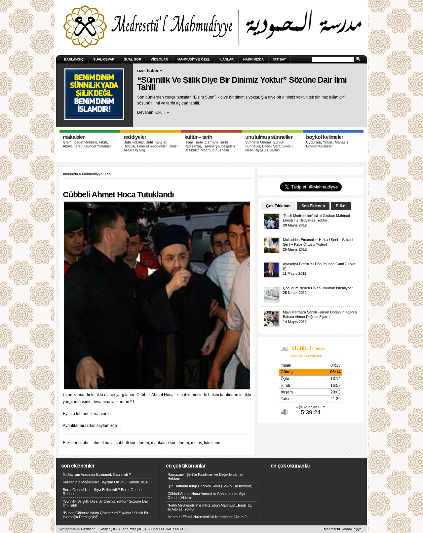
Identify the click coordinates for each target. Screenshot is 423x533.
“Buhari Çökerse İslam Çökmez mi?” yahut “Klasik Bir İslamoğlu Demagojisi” (105, 515)
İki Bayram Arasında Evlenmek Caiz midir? (97, 474)
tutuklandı (212, 442)
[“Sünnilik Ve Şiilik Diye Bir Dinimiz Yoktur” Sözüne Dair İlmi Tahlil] (94, 94)
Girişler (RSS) (109, 529)
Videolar (159, 59)
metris (196, 442)
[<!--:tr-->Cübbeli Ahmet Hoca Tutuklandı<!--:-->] (158, 296)
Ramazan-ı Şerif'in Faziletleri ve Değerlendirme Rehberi (205, 476)
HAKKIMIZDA (253, 59)
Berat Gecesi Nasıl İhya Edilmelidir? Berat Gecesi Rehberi (102, 492)
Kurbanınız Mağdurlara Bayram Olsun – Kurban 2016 (105, 482)
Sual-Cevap (103, 59)
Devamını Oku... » (153, 112)
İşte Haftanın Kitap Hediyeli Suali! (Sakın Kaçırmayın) (210, 486)
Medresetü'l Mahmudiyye (343, 529)
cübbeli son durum (132, 442)
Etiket (341, 206)
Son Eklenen (313, 206)
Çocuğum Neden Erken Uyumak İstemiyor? (318, 288)
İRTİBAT (279, 59)
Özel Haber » (149, 70)
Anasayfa (70, 174)
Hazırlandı (88, 529)
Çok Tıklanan (278, 206)
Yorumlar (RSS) (134, 529)
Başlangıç (74, 59)
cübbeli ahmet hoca (96, 442)
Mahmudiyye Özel (193, 59)
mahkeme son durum (170, 442)
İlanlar (226, 59)
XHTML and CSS (174, 529)
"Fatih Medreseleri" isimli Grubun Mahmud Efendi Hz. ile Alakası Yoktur (210, 507)
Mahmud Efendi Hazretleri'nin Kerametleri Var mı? (207, 517)
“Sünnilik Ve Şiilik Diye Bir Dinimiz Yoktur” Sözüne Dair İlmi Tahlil (242, 83)
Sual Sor (132, 59)
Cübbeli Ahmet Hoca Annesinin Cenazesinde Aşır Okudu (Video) (207, 496)
